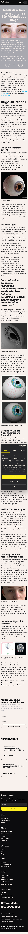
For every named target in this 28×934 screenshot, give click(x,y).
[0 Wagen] (21, 2)
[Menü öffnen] (25, 2)
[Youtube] (8, 907)
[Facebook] (2, 907)
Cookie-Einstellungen (7, 914)
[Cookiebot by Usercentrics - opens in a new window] (19, 446)
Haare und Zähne (6, 96)
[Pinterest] (10, 907)
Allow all (14, 476)
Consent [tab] (5, 450)
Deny (14, 486)
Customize (13, 481)
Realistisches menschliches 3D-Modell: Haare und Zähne (14, 748)
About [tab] (23, 450)
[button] (5, 66)
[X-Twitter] (16, 907)
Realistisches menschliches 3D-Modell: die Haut (13, 766)
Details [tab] (14, 450)
